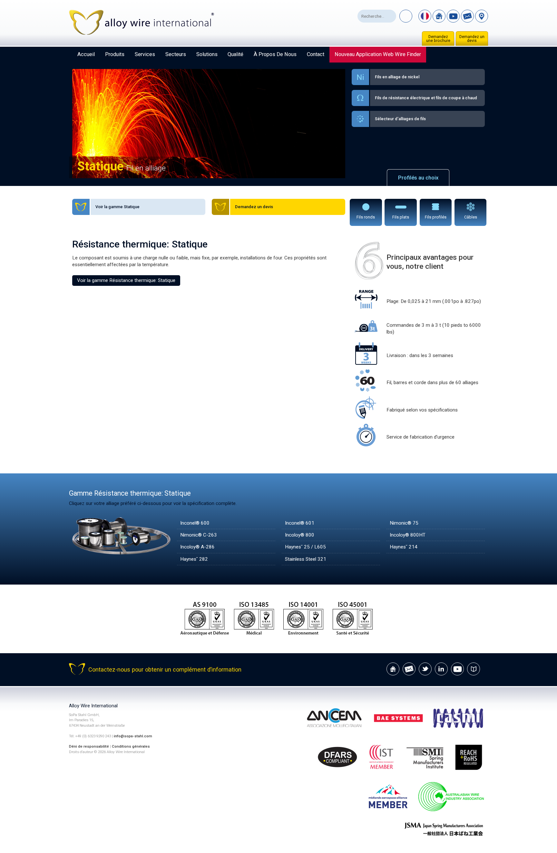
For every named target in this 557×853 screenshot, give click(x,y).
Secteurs (175, 54)
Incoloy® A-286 (197, 547)
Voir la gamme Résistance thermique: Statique (126, 280)
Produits (114, 54)
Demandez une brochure (438, 38)
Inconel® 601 (299, 523)
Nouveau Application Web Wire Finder (378, 54)
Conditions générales (131, 746)
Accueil (86, 54)
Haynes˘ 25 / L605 (305, 547)
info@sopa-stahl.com (133, 736)
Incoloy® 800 (299, 535)
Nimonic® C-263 (198, 535)
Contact (315, 54)
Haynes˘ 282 (194, 559)
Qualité (235, 54)
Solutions (207, 54)
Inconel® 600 (195, 523)
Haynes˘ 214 (403, 547)
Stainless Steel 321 (305, 559)
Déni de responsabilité (89, 746)
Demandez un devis (471, 38)
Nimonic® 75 (404, 523)
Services (145, 54)
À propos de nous (275, 54)
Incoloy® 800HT (407, 535)
